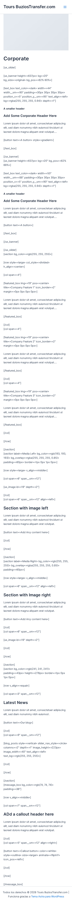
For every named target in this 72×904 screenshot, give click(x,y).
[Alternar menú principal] (65, 6)
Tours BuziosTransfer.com (29, 6)
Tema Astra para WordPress (47, 896)
